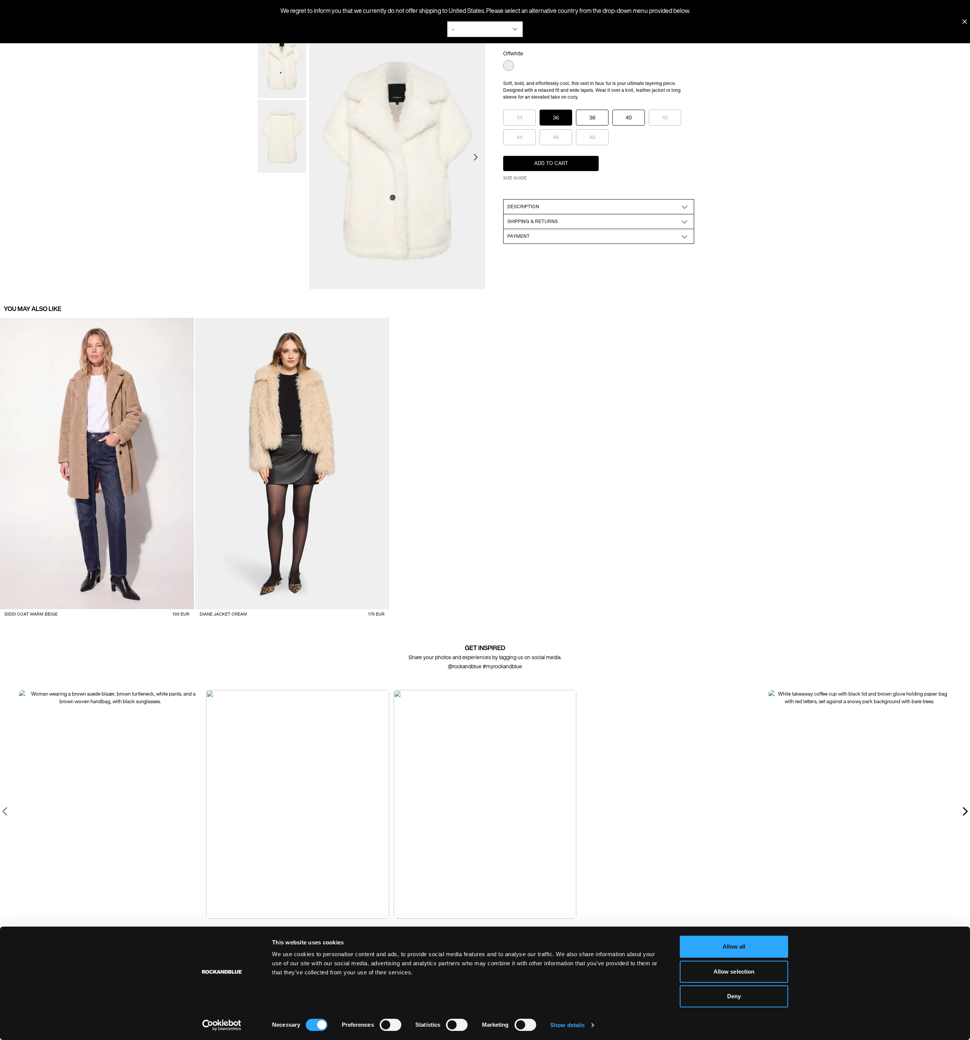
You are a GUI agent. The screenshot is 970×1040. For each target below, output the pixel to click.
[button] (475, 157)
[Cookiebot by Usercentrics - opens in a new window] (222, 1025)
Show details (567, 1025)
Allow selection (734, 971)
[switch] (390, 1025)
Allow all (734, 946)
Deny (734, 996)
